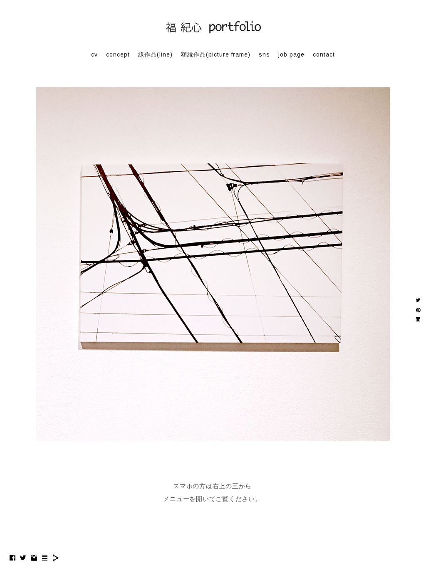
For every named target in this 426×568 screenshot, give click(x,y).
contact (324, 54)
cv (94, 54)
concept (118, 54)
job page (291, 54)
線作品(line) (155, 54)
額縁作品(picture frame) (215, 54)
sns (264, 54)
